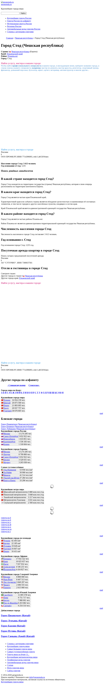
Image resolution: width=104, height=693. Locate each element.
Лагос (5, 564)
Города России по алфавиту (19, 21)
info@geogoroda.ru (37, 677)
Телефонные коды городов (18, 660)
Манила (6, 475)
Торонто (7, 587)
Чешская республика (20, 51)
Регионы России (14, 26)
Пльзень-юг (13, 56)
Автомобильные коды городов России (23, 29)
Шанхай (7, 403)
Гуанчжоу (7, 411)
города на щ (6, 529)
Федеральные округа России (19, 24)
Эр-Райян (7, 472)
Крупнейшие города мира (18, 646)
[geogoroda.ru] (7, 2)
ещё (101, 413)
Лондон (6, 454)
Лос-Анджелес (9, 582)
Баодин (6, 543)
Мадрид (6, 462)
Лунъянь (7, 546)
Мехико (6, 577)
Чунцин (6, 400)
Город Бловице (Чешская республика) (17, 426)
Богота (6, 600)
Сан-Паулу (8, 595)
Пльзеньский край (15, 54)
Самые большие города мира (19, 649)
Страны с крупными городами (20, 32)
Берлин (6, 460)
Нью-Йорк (8, 579)
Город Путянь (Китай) (13, 631)
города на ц (6, 527)
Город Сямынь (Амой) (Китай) (18, 636)
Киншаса (7, 559)
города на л (6, 522)
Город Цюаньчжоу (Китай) (15, 615)
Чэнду (6, 408)
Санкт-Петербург (10, 436)
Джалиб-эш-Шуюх (11, 478)
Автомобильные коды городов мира (22, 662)
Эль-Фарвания (9, 470)
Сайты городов (13, 671)
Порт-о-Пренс (9, 480)
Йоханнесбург (9, 569)
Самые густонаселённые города (21, 652)
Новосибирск (9, 439)
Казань (6, 444)
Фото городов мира (15, 668)
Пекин (6, 405)
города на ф (6, 525)
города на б (6, 518)
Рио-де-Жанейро (10, 603)
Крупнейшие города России (19, 18)
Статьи (10, 665)
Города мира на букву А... (18, 654)
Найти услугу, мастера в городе (17, 149)
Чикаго (6, 585)
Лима (5, 598)
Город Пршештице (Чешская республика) (19, 424)
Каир (5, 561)
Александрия (9, 567)
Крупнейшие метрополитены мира (22, 657)
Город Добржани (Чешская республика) (18, 429)
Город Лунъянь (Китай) (14, 620)
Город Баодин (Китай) (13, 625)
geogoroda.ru (6, 4)
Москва (6, 434)
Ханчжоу (7, 549)
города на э (6, 531)
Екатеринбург (9, 442)
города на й (6, 520)
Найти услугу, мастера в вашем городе (20, 362)
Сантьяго (7, 606)
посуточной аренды (35, 256)
